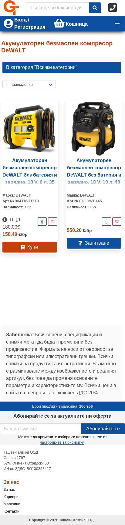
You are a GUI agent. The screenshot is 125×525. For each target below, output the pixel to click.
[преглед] (42, 221)
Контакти (11, 511)
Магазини (12, 504)
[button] (117, 23)
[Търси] (95, 7)
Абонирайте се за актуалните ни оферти (62, 416)
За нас (9, 490)
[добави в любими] (52, 221)
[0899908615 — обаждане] (113, 8)
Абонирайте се (103, 428)
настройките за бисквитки (62, 442)
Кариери (11, 497)
